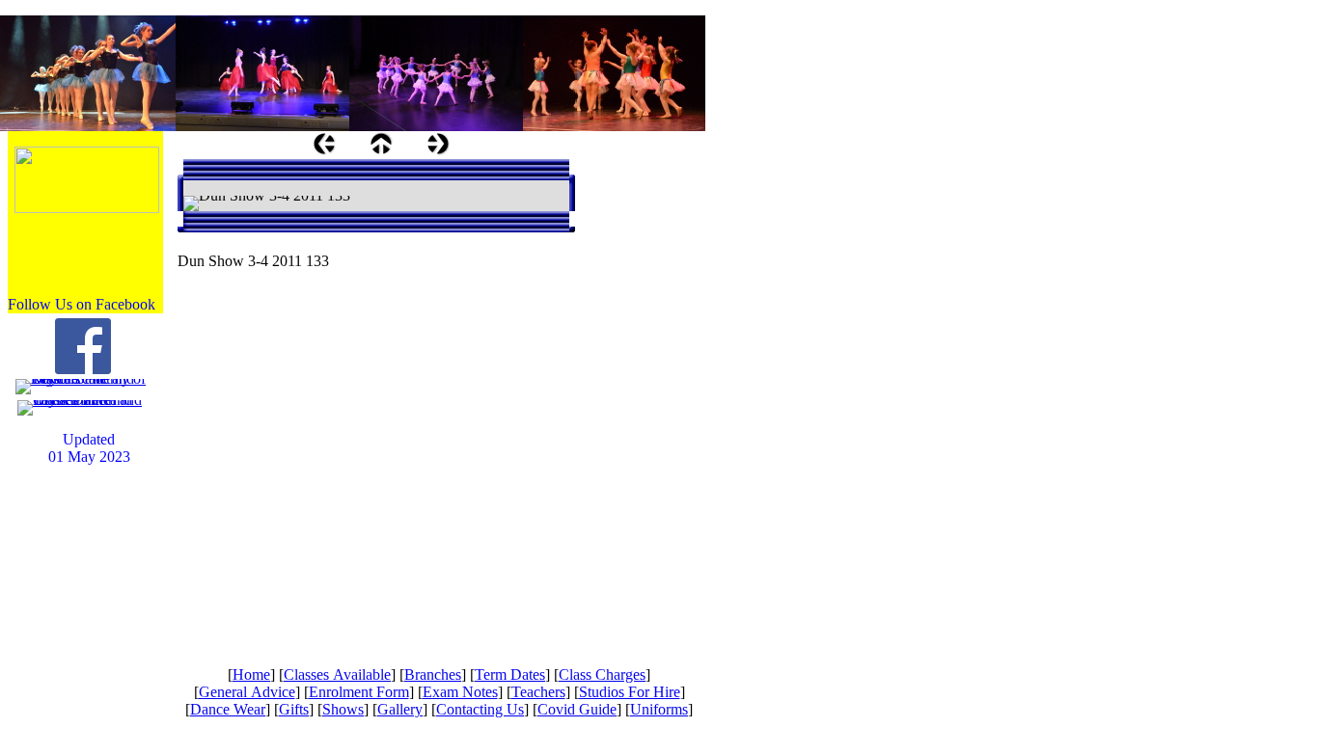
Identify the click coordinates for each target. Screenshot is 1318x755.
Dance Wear (227, 709)
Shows (343, 709)
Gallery (400, 709)
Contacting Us (480, 709)
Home (251, 674)
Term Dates (510, 674)
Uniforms (659, 709)
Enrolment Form (359, 692)
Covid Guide (577, 709)
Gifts (294, 709)
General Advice (247, 692)
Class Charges (602, 674)
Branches (432, 674)
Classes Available (337, 674)
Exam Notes (460, 692)
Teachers (538, 692)
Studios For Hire (629, 692)
